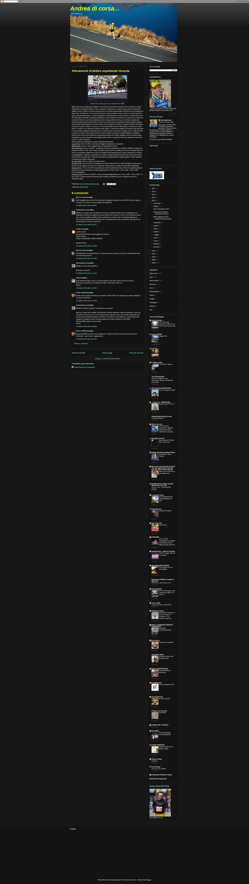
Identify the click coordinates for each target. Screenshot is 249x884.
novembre (157, 203)
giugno (156, 231)
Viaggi (151, 299)
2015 (154, 194)
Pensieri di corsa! (158, 438)
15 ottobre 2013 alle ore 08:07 (86, 205)
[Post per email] (103, 184)
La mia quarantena (157, 418)
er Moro (79, 229)
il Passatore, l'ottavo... (166, 364)
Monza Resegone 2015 (166, 684)
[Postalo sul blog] (109, 184)
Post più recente (78, 353)
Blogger (148, 880)
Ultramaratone (154, 291)
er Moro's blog (157, 362)
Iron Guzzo (156, 640)
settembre (157, 222)
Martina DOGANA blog (160, 669)
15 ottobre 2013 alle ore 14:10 (86, 273)
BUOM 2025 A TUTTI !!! (166, 404)
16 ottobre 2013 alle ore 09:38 (86, 326)
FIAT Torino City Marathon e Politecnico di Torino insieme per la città (167, 324)
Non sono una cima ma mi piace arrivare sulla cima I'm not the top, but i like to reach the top (163, 468)
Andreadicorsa (81, 210)
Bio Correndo (81, 197)
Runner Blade (157, 589)
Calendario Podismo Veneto (162, 775)
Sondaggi (152, 302)
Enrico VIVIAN (81, 292)
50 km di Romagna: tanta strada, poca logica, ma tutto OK (167, 592)
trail (150, 310)
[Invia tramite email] (108, 184)
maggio (156, 235)
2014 (154, 197)
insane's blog (156, 759)
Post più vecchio (136, 353)
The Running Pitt (158, 376)
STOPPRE (155, 537)
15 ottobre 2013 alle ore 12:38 (86, 246)
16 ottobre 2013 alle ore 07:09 (86, 301)
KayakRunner (157, 683)
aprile (156, 238)
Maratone (152, 284)
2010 (154, 257)
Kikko (78, 278)
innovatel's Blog (158, 654)
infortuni (152, 306)
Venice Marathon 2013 (161, 209)
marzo (156, 241)
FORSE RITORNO (165, 511)
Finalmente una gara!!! (166, 642)
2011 (154, 254)
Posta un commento (81, 343)
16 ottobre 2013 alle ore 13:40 (86, 339)
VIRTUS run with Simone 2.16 (161, 583)
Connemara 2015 (164, 698)
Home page (107, 353)
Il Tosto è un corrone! (159, 711)
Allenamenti (84, 187)
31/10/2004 (162, 712)
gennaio (157, 247)
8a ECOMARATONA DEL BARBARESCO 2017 (165, 499)
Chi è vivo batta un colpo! (167, 390)
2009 (154, 260)
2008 (154, 263)
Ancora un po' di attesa (159, 768)
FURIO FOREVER (158, 745)
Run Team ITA (157, 523)
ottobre (156, 206)
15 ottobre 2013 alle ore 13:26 (86, 258)
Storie (151, 295)
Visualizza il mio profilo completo (160, 139)
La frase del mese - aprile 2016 (161, 605)
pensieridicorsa (157, 697)
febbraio (157, 244)
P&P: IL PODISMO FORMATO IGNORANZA (162, 625)
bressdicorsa (156, 509)
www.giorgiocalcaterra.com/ (162, 416)
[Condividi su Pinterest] (115, 184)
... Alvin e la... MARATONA (161, 402)
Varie (151, 288)
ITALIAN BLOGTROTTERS (161, 388)
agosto (156, 225)
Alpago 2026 (163, 336)
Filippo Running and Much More (163, 452)
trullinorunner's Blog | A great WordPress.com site (162, 484)
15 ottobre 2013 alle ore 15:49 (86, 288)
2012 (154, 251)
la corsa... (155, 348)
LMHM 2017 (163, 525)
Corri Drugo (156, 767)
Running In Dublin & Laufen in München (163, 580)
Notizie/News (154, 280)
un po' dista (156, 603)
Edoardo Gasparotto (159, 779)
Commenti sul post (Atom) (111, 359)
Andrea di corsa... (94, 8)
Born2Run (155, 731)
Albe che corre (157, 424)
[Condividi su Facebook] (113, 184)
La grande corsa (158, 495)
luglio (156, 228)
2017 (154, 188)
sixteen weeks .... (158, 320)
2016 (154, 191)
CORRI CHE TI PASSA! (160, 725)
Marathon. (155, 761)
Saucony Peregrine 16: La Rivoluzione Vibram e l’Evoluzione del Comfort (162, 380)
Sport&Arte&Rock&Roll (160, 565)
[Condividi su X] (111, 184)
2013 (154, 200)
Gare (151, 277)
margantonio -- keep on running (163, 551)
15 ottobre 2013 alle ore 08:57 (86, 224)
